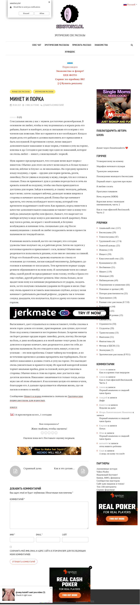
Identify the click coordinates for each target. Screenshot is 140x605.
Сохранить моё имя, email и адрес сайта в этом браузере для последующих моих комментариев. (48, 552)
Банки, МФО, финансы (108, 477)
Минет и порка (32, 396)
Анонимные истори (107, 468)
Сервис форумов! (106, 489)
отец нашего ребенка (110, 446)
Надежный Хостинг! (107, 474)
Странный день (32, 468)
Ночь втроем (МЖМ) (107, 196)
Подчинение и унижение (112, 284)
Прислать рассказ (81, 44)
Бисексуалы (105, 232)
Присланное (105, 297)
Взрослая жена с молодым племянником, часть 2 (110, 203)
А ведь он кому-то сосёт (112, 453)
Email (39, 534)
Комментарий (17, 499)
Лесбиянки (104, 267)
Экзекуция (104, 350)
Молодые (104, 275)
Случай (103, 319)
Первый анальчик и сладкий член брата (114, 392)
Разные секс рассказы (21, 91)
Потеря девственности (111, 293)
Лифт (102, 400)
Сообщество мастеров (108, 480)
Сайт (64, 534)
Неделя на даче (107, 407)
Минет (102, 271)
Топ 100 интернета (106, 486)
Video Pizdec (103, 471)
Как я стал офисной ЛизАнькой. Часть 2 (113, 211)
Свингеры (104, 310)
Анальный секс (107, 228)
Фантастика (105, 341)
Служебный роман (108, 315)
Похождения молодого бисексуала (115, 176)
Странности (105, 323)
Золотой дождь (107, 245)
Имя (12, 534)
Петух (102, 428)
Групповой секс (107, 241)
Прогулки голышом (107, 191)
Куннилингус (106, 262)
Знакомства (101, 44)
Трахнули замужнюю (108, 171)
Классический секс (109, 258)
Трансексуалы (106, 332)
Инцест (103, 254)
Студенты (104, 328)
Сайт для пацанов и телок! (110, 483)
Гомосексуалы (106, 236)
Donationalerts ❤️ (119, 147)
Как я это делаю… (64, 468)
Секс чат (36, 44)
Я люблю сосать (105, 186)
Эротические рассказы (57, 44)
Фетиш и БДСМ (107, 345)
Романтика (105, 306)
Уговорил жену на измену (110, 161)
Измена (103, 249)
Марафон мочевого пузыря (111, 166)
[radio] (42, 433)
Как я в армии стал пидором (114, 372)
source (13, 407)
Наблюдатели (106, 280)
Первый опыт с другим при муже (114, 181)
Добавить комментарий (53, 105)
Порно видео (70, 66)
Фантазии (104, 336)
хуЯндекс (70, 51)
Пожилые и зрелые (109, 289)
